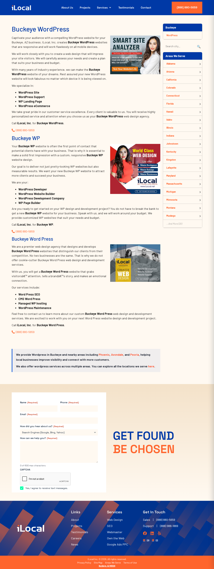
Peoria (134, 354)
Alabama (170, 63)
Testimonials (126, 7)
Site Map (98, 562)
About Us (67, 7)
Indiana (170, 135)
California (171, 79)
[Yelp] (159, 533)
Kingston (171, 159)
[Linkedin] (152, 533)
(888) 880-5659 (187, 7)
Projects (85, 7)
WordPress (172, 35)
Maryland (171, 175)
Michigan (171, 191)
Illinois (169, 127)
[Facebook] (145, 533)
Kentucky (171, 151)
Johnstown (172, 143)
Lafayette (171, 167)
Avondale (117, 354)
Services (102, 7)
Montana (170, 207)
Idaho (169, 119)
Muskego (171, 215)
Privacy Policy (84, 562)
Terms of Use (130, 562)
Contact (146, 7)
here (151, 366)
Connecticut (173, 95)
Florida (170, 103)
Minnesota (171, 199)
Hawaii (169, 111)
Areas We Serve (113, 562)
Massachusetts (174, 183)
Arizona (170, 71)
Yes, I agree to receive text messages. (46, 488)
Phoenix (104, 354)
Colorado (171, 87)
